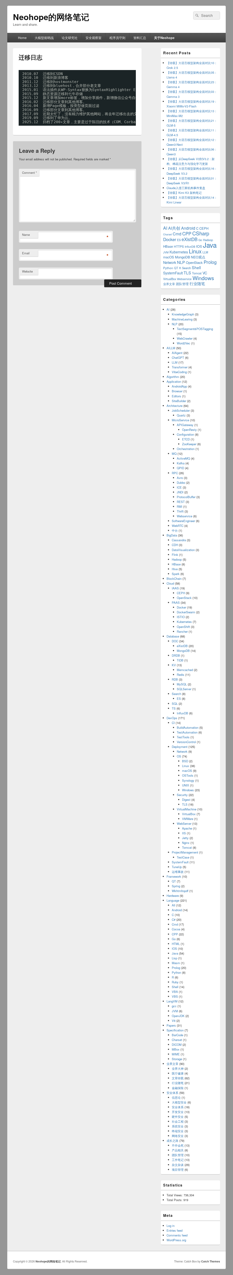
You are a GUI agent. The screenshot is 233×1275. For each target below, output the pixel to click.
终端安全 (178, 1131)
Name (26, 234)
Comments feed (177, 1235)
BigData (172, 535)
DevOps (172, 718)
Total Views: (175, 1195)
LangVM (172, 1001)
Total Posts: (175, 1200)
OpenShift (183, 626)
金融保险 (178, 1088)
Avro (180, 478)
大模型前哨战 (44, 37)
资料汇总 (139, 37)
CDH (175, 545)
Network (169, 262)
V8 (173, 1020)
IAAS (175, 588)
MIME (176, 1054)
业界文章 (169, 284)
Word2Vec (183, 343)
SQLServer (184, 689)
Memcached (185, 670)
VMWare (187, 819)
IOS (199, 246)
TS (174, 708)
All (173, 905)
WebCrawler (184, 338)
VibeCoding (179, 372)
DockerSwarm (186, 612)
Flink (175, 554)
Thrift (180, 511)
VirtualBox (169, 279)
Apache (187, 828)
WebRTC (177, 525)
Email (26, 253)
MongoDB (182, 257)
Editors (176, 396)
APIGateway (185, 425)
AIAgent (177, 353)
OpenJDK (178, 1016)
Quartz (181, 415)
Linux (195, 251)
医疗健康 (178, 1073)
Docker (169, 239)
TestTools (183, 737)
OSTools (187, 775)
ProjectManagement (185, 852)
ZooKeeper (189, 444)
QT (176, 268)
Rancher (182, 631)
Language (173, 900)
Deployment (179, 746)
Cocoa (176, 929)
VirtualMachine (186, 809)
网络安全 (178, 1136)
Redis (180, 674)
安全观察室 (93, 37)
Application (174, 381)
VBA (175, 991)
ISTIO (181, 617)
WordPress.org (176, 1240)
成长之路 (172, 1140)
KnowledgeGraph (183, 314)
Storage (177, 1059)
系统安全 (178, 1126)
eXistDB (190, 239)
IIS (184, 833)
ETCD (186, 439)
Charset (167, 234)
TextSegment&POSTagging (195, 329)
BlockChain (174, 578)
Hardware (173, 895)
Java (210, 245)
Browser (177, 391)
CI (173, 723)
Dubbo (181, 482)
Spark (176, 574)
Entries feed (174, 1230)
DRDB (176, 655)
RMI (179, 506)
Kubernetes (179, 251)
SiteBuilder (179, 401)
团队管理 (182, 284)
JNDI (180, 492)
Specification (175, 1030)
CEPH (203, 228)
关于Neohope (164, 37)
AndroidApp (179, 386)
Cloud (170, 583)
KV (174, 665)
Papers (171, 1025)
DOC (175, 641)
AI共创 (174, 228)
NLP (181, 262)
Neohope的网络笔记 (51, 17)
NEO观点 (198, 257)
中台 (175, 530)
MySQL (182, 684)
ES (179, 240)
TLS (187, 273)
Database (173, 636)
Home (22, 37)
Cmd (177, 234)
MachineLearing (182, 319)
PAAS (176, 602)
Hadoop (177, 559)
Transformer (179, 367)
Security (182, 795)
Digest (186, 799)
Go (200, 240)
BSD (185, 761)
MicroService (180, 420)
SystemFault (173, 272)
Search (186, 268)
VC (205, 272)
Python (168, 268)
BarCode (177, 1035)
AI (165, 228)
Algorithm (173, 377)
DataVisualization (183, 550)
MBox (176, 1049)
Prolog (210, 262)
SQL (175, 703)
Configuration (185, 434)
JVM (166, 252)
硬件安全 (178, 1116)
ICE (179, 487)
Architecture (174, 405)
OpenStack (194, 262)
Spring (176, 886)
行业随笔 (197, 283)
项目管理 (178, 1169)
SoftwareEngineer (183, 521)
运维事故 (178, 871)
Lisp (174, 958)
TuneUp (177, 867)
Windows (203, 278)
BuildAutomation (187, 727)
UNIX (185, 785)
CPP (186, 233)
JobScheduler (181, 410)
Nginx (186, 842)
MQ (174, 453)
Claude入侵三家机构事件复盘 (186, 188)
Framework (174, 876)
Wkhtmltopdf (180, 891)
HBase (168, 246)
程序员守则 (117, 37)
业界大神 (178, 1068)
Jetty (185, 838)
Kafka (181, 463)
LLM (205, 252)
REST (181, 502)
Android (188, 228)
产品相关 (178, 1150)
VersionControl (186, 742)
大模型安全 (179, 1102)
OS (179, 756)
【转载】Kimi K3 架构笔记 (184, 192)
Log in (171, 1225)
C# (173, 919)
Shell (196, 267)
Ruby (175, 982)
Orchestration (186, 449)
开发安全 (178, 1112)
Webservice (184, 279)
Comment (29, 172)
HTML (176, 944)
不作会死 (178, 1145)
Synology (188, 780)
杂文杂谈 (178, 1165)
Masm (176, 963)
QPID (180, 468)
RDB (175, 679)
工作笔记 (178, 1160)
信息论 (176, 1097)
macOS (168, 257)
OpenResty (189, 429)
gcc (174, 1006)
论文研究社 (70, 37)
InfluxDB (190, 246)
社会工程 (178, 1121)
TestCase (183, 857)
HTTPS (179, 246)
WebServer (184, 823)
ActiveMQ (183, 458)
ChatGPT (178, 357)
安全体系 (172, 1092)
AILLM (171, 348)
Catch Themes (210, 1261)
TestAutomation (187, 732)
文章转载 (178, 1078)
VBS (175, 996)
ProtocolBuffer (186, 497)
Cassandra (179, 540)
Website (27, 271)
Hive (175, 569)
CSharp (200, 233)
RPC (175, 473)
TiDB (180, 660)
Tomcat (197, 273)
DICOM (177, 1044)
